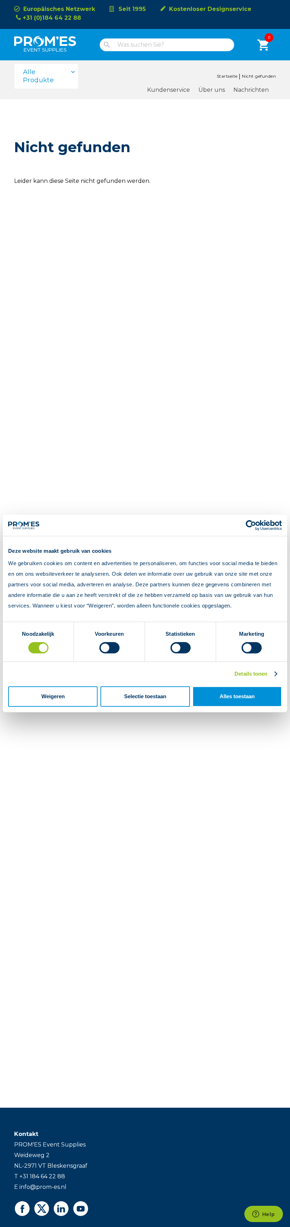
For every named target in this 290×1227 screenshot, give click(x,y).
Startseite (227, 76)
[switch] (103, 647)
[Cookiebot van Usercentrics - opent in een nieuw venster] (251, 525)
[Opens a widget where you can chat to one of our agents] (263, 1214)
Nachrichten (251, 89)
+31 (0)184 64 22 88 (52, 17)
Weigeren (53, 696)
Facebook (22, 1208)
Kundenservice (168, 89)
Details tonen (250, 674)
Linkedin (61, 1208)
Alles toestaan (237, 696)
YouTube (80, 1208)
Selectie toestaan (145, 696)
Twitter (42, 1208)
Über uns (211, 89)
